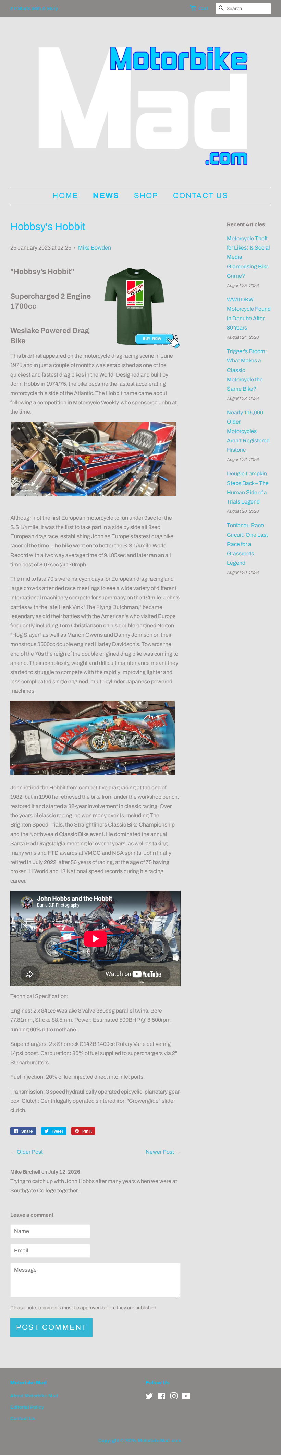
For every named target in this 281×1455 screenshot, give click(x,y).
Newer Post (160, 1152)
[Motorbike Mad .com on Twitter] (149, 1397)
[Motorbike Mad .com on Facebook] (162, 1397)
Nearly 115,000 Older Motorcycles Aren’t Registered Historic (248, 431)
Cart (203, 8)
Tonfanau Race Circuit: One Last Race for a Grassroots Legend (247, 544)
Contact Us (201, 196)
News (106, 196)
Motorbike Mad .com (159, 1440)
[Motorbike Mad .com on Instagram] (174, 1397)
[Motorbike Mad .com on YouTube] (186, 1397)
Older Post (30, 1152)
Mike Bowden (94, 248)
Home (65, 196)
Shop (146, 196)
